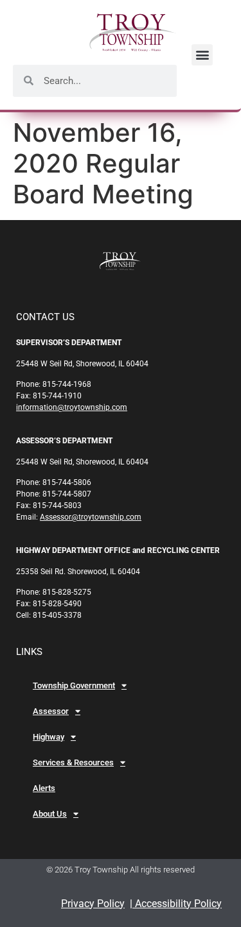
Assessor (51, 711)
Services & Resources (73, 762)
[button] (202, 54)
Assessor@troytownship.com (90, 517)
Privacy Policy (93, 903)
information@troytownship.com (71, 407)
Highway (48, 737)
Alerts (44, 788)
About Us (50, 814)
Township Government (74, 685)
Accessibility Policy (177, 903)
